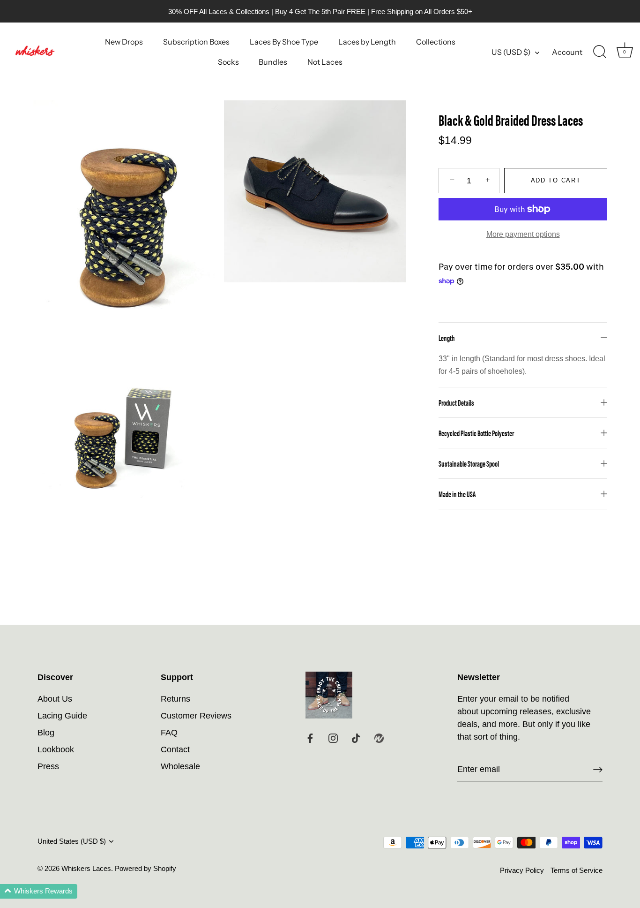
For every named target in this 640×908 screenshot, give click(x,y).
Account (567, 52)
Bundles (273, 62)
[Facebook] (310, 737)
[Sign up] (598, 769)
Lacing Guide (62, 715)
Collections (435, 41)
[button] (38, 891)
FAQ (169, 732)
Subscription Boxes (196, 41)
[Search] (599, 52)
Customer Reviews (196, 715)
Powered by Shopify (145, 868)
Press (48, 766)
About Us (54, 699)
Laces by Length (367, 41)
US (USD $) (511, 52)
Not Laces (324, 62)
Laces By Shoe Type (284, 41)
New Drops (124, 41)
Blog (45, 732)
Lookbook (55, 749)
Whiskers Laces (86, 868)
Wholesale (180, 766)
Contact (175, 749)
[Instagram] (333, 737)
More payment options (523, 234)
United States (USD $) (71, 841)
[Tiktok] (356, 737)
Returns (175, 699)
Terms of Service (577, 870)
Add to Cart (556, 180)
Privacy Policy (522, 870)
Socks (228, 62)
